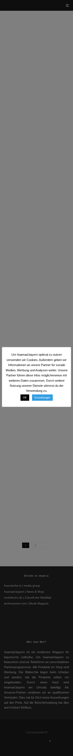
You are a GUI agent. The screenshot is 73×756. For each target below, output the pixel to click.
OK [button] (25, 397)
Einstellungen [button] (42, 397)
